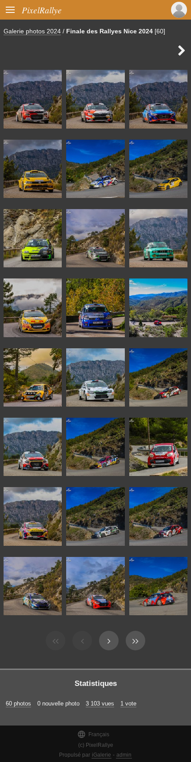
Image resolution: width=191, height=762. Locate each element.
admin (123, 755)
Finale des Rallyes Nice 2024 (109, 31)
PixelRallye (42, 10)
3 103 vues (100, 703)
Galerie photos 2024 (32, 31)
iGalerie (101, 755)
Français (93, 734)
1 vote (128, 703)
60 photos (18, 703)
